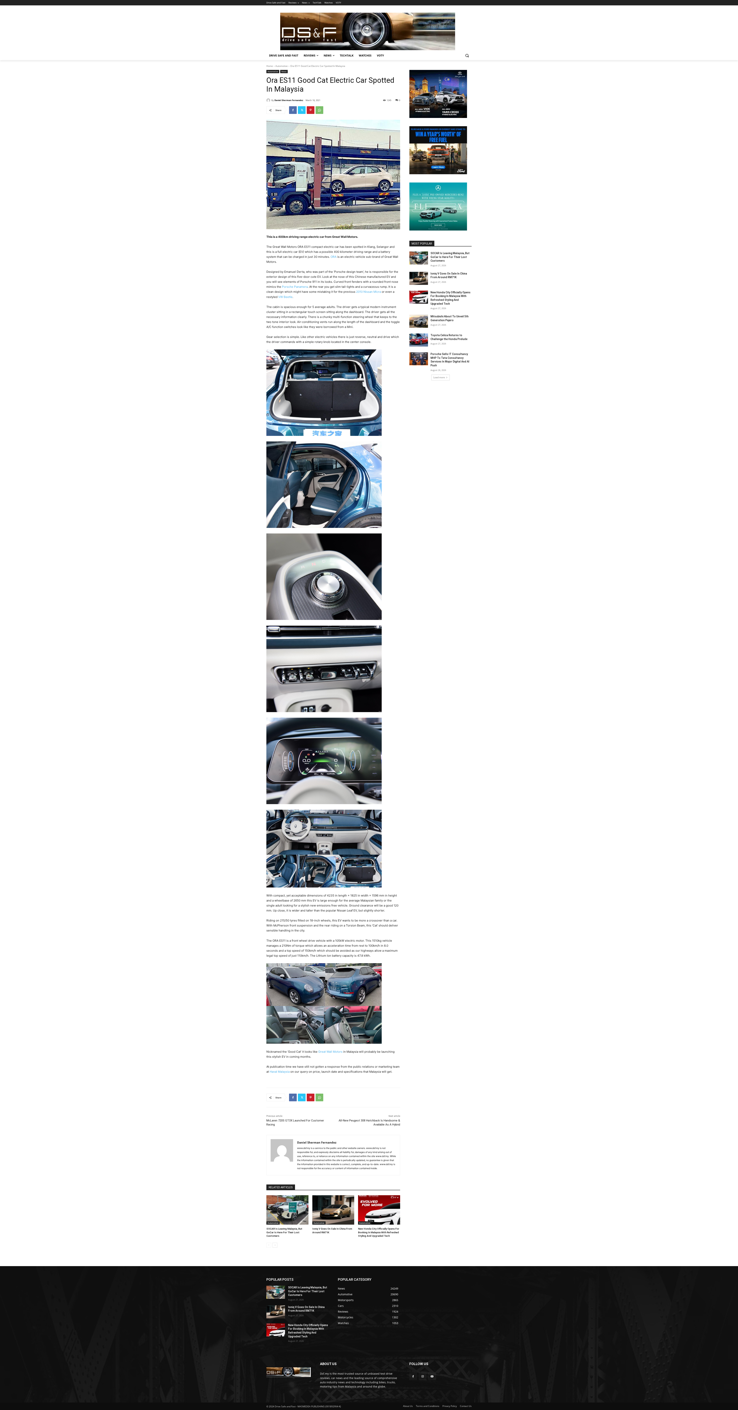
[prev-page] (268, 1245)
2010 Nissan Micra (368, 292)
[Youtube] (432, 1376)
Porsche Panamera (295, 287)
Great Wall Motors (330, 1051)
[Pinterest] (310, 110)
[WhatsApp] (319, 110)
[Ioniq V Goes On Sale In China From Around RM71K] (333, 1210)
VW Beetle (285, 297)
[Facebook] (293, 110)
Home (269, 66)
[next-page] (275, 1245)
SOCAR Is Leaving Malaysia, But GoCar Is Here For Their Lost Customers (284, 1232)
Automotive (281, 66)
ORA (334, 257)
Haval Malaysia (280, 1071)
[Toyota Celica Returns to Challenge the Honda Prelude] (418, 340)
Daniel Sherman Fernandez (288, 100)
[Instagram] (422, 1376)
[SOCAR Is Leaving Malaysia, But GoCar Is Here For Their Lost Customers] (287, 1210)
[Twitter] (302, 110)
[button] (467, 55)
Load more (439, 377)
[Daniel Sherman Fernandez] (268, 100)
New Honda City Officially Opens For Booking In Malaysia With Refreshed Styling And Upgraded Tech (378, 1232)
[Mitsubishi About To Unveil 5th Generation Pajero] (418, 321)
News (284, 71)
